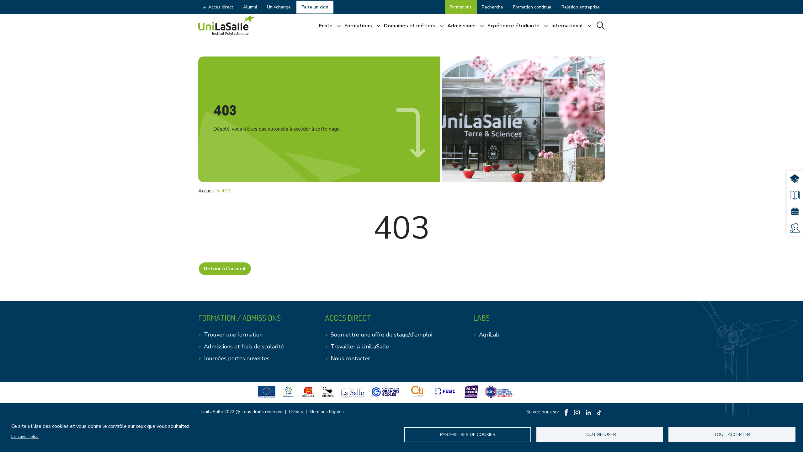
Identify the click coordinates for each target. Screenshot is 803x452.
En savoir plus (25, 436)
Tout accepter (732, 435)
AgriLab (489, 334)
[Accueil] (226, 25)
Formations (461, 7)
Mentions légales (327, 412)
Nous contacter (350, 358)
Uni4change (279, 7)
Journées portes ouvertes (236, 358)
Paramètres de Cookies (467, 435)
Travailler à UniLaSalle (360, 346)
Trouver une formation (233, 334)
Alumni (250, 7)
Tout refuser (599, 435)
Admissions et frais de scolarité (244, 346)
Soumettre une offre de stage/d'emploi (381, 334)
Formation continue (532, 7)
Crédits (296, 412)
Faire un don (314, 7)
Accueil (206, 190)
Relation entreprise (580, 7)
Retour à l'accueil (225, 268)
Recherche (492, 7)
